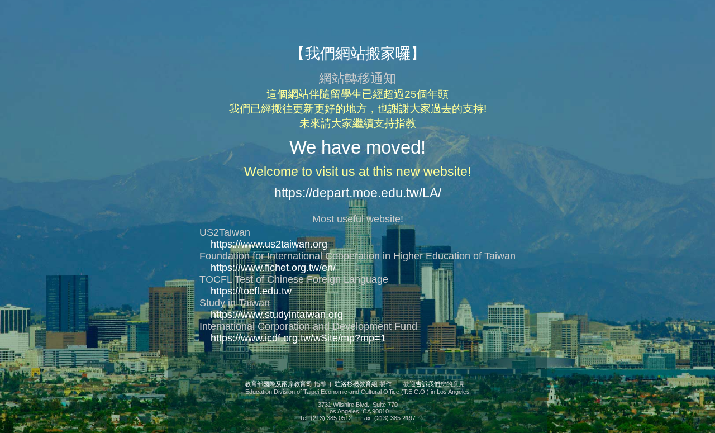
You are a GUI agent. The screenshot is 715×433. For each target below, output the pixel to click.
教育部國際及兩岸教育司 (278, 383)
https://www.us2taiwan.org (269, 244)
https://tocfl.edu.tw (251, 291)
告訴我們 (428, 383)
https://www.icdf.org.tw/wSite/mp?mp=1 (298, 338)
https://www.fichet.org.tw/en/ (273, 267)
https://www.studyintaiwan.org (277, 314)
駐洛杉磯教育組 (356, 383)
